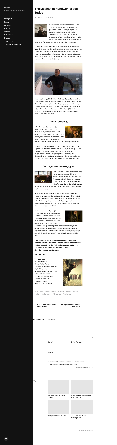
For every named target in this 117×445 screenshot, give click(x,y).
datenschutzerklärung (13, 44)
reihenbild (7, 25)
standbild (7, 28)
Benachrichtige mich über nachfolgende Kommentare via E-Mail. (67, 361)
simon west (57, 294)
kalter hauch (47, 294)
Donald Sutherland (65, 292)
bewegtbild (8, 19)
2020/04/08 (38, 17)
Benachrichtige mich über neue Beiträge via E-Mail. (64, 364)
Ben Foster (39, 292)
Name (50, 342)
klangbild (7, 22)
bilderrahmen (8, 35)
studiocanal (67, 294)
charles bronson (50, 292)
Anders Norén (88, 430)
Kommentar (52, 319)
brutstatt (7, 8)
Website (50, 352)
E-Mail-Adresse (77, 342)
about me (9, 41)
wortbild (7, 31)
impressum (8, 38)
